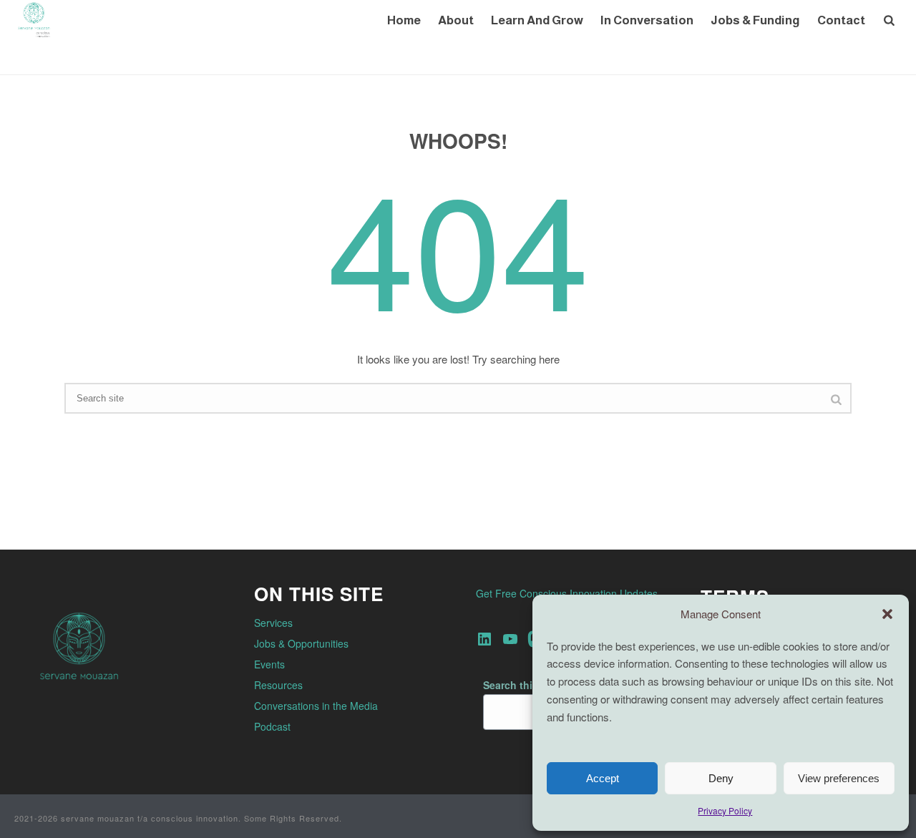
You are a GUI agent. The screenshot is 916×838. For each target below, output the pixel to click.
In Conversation (646, 20)
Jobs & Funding (755, 20)
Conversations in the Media (316, 705)
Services (273, 622)
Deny (721, 778)
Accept (602, 778)
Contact (841, 20)
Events (269, 664)
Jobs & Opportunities (301, 643)
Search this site (521, 685)
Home (404, 20)
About (456, 20)
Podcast (272, 726)
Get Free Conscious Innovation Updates (567, 593)
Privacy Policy (725, 810)
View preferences (839, 778)
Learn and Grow (537, 20)
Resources (278, 684)
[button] (887, 614)
